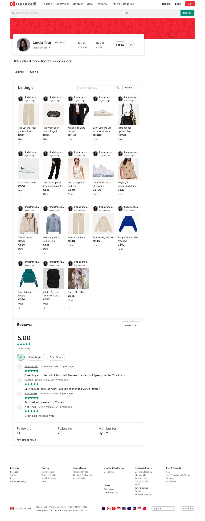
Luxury (44, 481)
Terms (57, 510)
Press (63, 507)
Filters (128, 87)
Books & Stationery (143, 472)
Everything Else (111, 492)
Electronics (109, 472)
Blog (12, 478)
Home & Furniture (80, 472)
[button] (49, 48)
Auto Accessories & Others (178, 475)
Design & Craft (141, 481)
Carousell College (18, 481)
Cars (168, 472)
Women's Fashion (49, 475)
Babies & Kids (79, 478)
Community (109, 489)
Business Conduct (79, 510)
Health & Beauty (48, 478)
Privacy (65, 510)
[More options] (138, 45)
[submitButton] (187, 13)
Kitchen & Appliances (82, 475)
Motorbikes (171, 481)
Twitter (13, 475)
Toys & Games (141, 488)
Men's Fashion (47, 472)
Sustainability (74, 507)
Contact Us (54, 507)
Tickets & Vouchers (143, 494)
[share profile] (131, 45)
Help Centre (41, 507)
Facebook (14, 472)
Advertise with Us (44, 510)
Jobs (85, 507)
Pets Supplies (141, 478)
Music (137, 484)
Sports (138, 491)
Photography (141, 475)
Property (170, 478)
